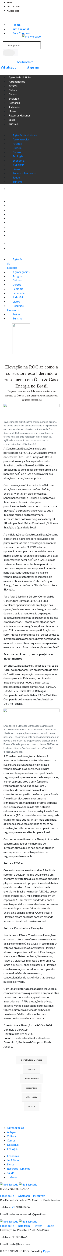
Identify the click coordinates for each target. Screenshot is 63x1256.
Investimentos (31, 1078)
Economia (18, 160)
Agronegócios (21, 139)
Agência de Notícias (25, 135)
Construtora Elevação (31, 1059)
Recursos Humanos (19, 115)
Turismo (13, 123)
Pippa (46, 1251)
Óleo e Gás (31, 1097)
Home (9, 3)
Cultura (17, 147)
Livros (16, 169)
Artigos (17, 143)
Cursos (17, 152)
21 (14, 1207)
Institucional (13, 7)
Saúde (16, 177)
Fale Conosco (13, 11)
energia (31, 1069)
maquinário (31, 1087)
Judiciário (18, 164)
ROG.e (31, 1106)
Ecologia (18, 156)
